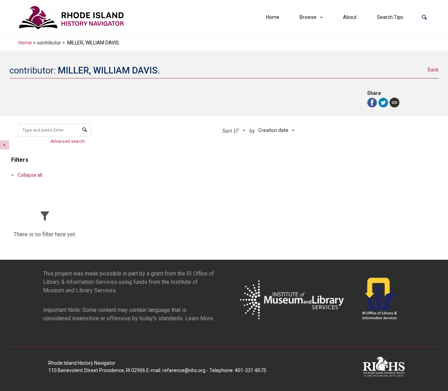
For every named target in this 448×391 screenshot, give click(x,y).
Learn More (199, 318)
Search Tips (390, 17)
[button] (424, 17)
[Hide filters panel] (4, 144)
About (350, 17)
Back (433, 69)
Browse (308, 17)
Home (272, 17)
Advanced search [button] (68, 141)
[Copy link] (394, 102)
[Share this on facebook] (372, 102)
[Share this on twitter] (384, 102)
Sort (227, 131)
